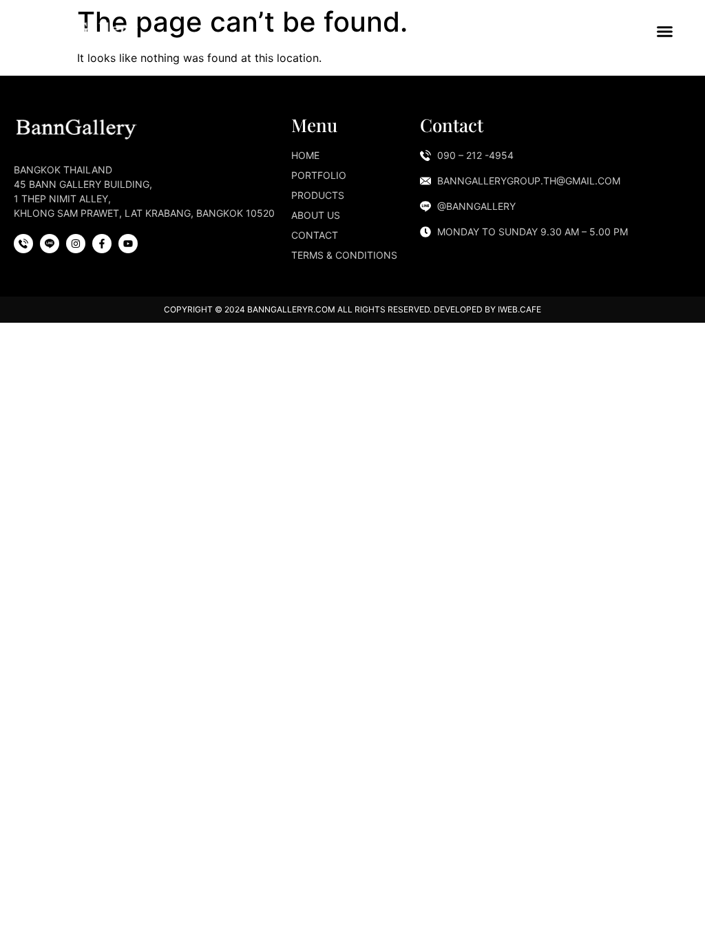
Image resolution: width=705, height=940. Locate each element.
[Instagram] (75, 243)
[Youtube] (128, 243)
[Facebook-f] (102, 243)
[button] (665, 31)
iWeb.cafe (519, 309)
